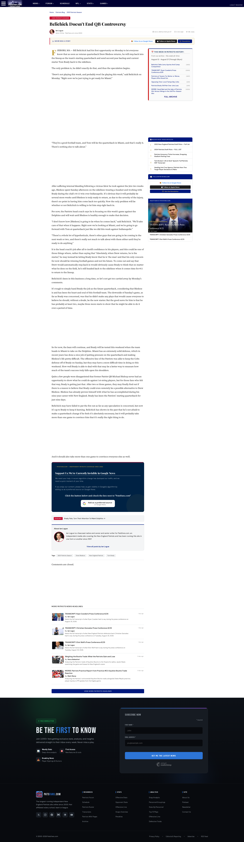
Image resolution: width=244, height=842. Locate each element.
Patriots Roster (88, 807)
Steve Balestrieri (74, 659)
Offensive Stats (121, 797)
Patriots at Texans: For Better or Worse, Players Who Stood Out (165, 77)
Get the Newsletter (172, 191)
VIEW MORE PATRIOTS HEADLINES (98, 691)
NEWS (36, 3)
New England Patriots (96, 555)
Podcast (185, 802)
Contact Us (186, 812)
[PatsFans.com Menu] (3, 3)
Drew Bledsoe (80, 555)
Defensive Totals (155, 821)
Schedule (85, 802)
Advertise (191, 836)
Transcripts (86, 812)
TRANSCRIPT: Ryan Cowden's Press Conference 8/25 (166, 226)
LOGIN (232, 5)
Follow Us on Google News (143, 41)
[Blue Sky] (58, 814)
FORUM (50, 3)
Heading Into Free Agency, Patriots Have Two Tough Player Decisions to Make (170, 168)
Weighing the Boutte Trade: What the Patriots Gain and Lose (90, 656)
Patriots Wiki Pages (89, 816)
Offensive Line (121, 807)
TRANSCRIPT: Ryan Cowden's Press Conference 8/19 (163, 71)
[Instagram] (45, 814)
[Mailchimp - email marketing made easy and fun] (164, 766)
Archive (85, 821)
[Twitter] (38, 814)
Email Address (130, 737)
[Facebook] (51, 814)
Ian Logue (59, 30)
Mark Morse (72, 676)
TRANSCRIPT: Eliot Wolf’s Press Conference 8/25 (85, 642)
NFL (78, 3)
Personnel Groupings (157, 802)
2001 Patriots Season (74, 12)
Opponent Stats (122, 802)
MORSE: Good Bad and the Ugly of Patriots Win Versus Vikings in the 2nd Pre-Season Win (166, 91)
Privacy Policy (154, 836)
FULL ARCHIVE (170, 96)
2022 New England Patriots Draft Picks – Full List (172, 144)
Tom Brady (110, 555)
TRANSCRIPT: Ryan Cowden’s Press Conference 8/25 (86, 614)
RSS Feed (204, 836)
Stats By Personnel (156, 807)
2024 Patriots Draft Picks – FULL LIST (167, 150)
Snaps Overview (122, 812)
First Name (129, 725)
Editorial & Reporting (173, 836)
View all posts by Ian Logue (98, 546)
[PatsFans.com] (15, 3)
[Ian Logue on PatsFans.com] (52, 31)
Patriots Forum (88, 797)
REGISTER (239, 5)
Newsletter (186, 41)
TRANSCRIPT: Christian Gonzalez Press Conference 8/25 (88, 628)
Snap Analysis (154, 797)
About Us (185, 797)
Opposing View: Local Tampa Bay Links (165, 82)
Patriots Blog (60, 12)
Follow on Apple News (167, 41)
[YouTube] (71, 814)
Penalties (119, 816)
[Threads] (65, 814)
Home (52, 12)
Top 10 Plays (153, 812)
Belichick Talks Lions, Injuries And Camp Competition (165, 66)
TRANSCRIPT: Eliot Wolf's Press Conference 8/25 (167, 239)
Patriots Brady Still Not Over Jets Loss (165, 86)
